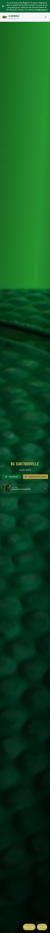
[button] (25, 488)
